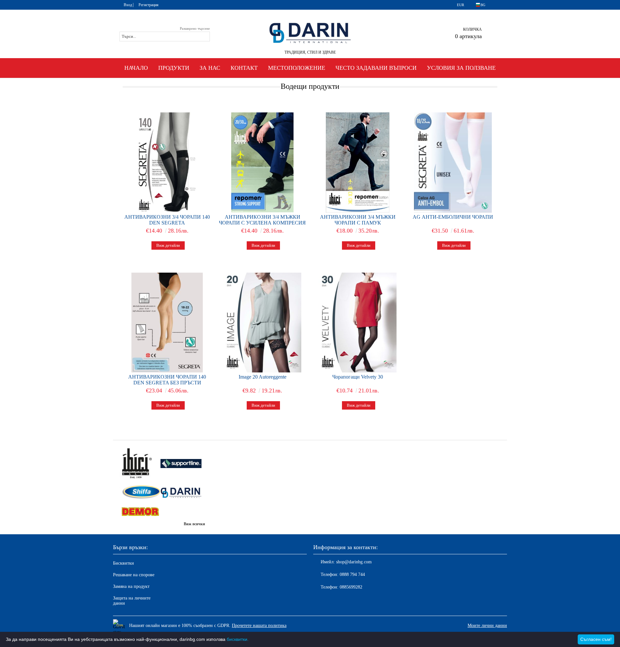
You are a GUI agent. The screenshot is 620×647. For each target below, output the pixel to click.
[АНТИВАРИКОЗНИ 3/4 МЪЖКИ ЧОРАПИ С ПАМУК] (358, 162)
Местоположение (296, 68)
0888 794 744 (352, 574)
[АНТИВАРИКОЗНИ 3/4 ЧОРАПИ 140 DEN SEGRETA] (167, 162)
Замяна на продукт (131, 586)
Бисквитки (123, 563)
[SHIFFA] (139, 492)
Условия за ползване (461, 68)
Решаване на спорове (133, 574)
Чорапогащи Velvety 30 (357, 377)
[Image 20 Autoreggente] (262, 323)
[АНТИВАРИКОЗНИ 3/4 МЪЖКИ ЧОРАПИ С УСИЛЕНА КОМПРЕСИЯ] (262, 162)
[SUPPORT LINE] (181, 464)
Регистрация (149, 5)
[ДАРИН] (181, 492)
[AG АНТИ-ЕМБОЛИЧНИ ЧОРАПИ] (453, 162)
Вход (128, 5)
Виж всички (194, 524)
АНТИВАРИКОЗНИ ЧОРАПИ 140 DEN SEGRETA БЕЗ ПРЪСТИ (167, 379)
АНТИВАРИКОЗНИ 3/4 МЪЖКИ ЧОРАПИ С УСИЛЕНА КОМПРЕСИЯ (262, 219)
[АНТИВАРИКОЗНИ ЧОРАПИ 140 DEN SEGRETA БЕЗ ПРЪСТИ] (167, 323)
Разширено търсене (195, 28)
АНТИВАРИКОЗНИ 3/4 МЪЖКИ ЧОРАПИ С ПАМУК (358, 219)
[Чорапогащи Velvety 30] (358, 323)
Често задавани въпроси (376, 68)
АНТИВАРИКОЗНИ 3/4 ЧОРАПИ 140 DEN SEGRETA (167, 219)
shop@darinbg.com (354, 561)
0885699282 (351, 587)
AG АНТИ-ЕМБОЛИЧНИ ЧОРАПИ (453, 217)
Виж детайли (168, 245)
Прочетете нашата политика (259, 625)
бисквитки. (238, 639)
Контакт (244, 68)
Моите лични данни (487, 625)
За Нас (210, 68)
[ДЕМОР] (139, 512)
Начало (136, 68)
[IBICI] (139, 464)
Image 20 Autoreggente (262, 377)
